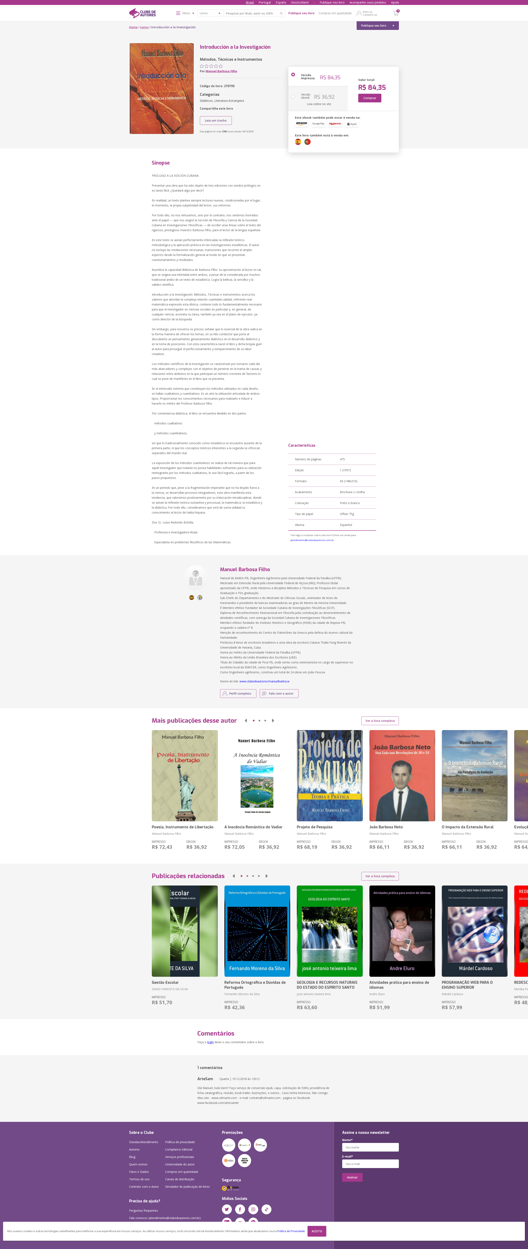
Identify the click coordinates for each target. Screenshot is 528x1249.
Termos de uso (139, 1179)
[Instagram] (253, 1209)
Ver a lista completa (380, 721)
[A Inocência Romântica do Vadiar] (257, 775)
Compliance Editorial (178, 1149)
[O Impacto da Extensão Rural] (475, 775)
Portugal (265, 2)
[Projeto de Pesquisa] (330, 775)
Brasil (250, 2)
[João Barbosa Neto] (402, 775)
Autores (134, 1149)
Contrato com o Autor (144, 1187)
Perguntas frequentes (143, 1210)
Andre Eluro (377, 994)
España (281, 2)
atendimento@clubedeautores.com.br (312, 540)
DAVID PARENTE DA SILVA (170, 989)
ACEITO (317, 1231)
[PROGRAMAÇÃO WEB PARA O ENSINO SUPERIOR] (475, 931)
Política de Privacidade (291, 1231)
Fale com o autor (281, 693)
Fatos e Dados (139, 1172)
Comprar (369, 98)
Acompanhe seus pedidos (368, 2)
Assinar (352, 1177)
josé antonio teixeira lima (314, 994)
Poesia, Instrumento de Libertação (182, 827)
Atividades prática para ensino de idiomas (399, 985)
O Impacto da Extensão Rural (468, 827)
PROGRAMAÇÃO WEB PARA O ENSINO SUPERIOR (467, 985)
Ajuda (395, 2)
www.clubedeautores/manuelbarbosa (264, 681)
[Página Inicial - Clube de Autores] (142, 14)
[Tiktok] (266, 1209)
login (210, 1042)
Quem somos (138, 1164)
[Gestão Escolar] (185, 931)
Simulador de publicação (187, 1187)
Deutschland (300, 2)
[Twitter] (227, 1209)
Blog (132, 1157)
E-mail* (347, 1156)
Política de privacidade (180, 1142)
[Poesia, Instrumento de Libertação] (185, 775)
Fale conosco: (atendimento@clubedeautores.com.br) (165, 1218)
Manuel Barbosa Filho (221, 71)
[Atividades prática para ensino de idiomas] (402, 931)
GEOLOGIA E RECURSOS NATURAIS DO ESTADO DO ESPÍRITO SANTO (327, 985)
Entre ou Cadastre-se (370, 13)
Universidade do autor (180, 1164)
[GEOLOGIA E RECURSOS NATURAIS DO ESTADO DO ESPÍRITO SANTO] (330, 931)
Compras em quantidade (335, 13)
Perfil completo (240, 693)
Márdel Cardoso (452, 994)
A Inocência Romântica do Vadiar (253, 827)
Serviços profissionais (179, 1157)
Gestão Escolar (165, 982)
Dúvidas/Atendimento (143, 1142)
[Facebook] (240, 1209)
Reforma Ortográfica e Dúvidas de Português (255, 985)
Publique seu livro (332, 2)
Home (133, 27)
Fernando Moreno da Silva (242, 994)
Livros (144, 27)
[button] (246, 720)
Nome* (347, 1140)
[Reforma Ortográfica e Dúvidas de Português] (257, 931)
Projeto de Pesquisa (314, 827)
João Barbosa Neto (386, 827)
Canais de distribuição (179, 1179)
